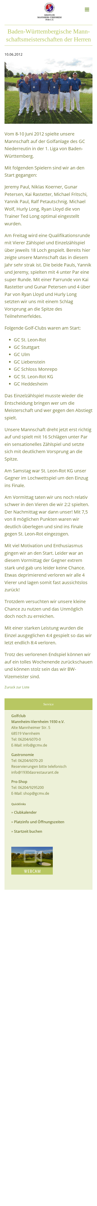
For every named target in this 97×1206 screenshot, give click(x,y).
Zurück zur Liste (17, 687)
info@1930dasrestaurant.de (35, 772)
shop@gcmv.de (36, 793)
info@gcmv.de (35, 745)
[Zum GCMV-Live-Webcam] (32, 861)
